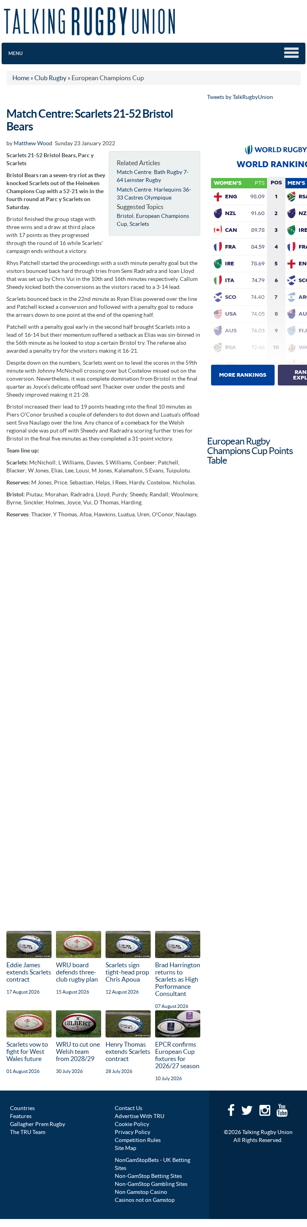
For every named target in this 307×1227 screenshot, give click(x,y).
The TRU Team (27, 1132)
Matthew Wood (33, 143)
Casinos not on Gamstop (145, 1200)
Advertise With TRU (139, 1116)
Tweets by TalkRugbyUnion (240, 97)
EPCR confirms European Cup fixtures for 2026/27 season (177, 1055)
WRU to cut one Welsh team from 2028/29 (78, 1051)
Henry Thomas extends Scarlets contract (128, 1051)
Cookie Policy (132, 1124)
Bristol (125, 216)
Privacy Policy (132, 1132)
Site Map (125, 1148)
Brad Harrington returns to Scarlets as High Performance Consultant (177, 979)
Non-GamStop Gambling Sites (151, 1184)
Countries (22, 1108)
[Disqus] (103, 622)
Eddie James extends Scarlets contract (28, 972)
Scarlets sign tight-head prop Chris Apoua (127, 972)
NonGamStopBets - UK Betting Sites (152, 1164)
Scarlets (139, 224)
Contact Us (128, 1108)
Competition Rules (138, 1140)
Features (21, 1116)
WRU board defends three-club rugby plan (77, 972)
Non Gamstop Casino (141, 1192)
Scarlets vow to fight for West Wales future (27, 1051)
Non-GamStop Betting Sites (148, 1176)
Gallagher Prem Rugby (37, 1124)
